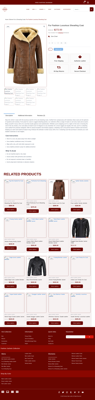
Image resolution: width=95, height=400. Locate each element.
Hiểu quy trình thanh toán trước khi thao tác (16, 397)
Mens (3, 354)
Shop (49, 9)
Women (41, 9)
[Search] (92, 9)
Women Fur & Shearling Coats (17, 19)
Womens (51, 354)
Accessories (67, 9)
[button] (44, 26)
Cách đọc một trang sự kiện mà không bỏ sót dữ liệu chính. (20, 395)
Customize (57, 9)
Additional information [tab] (25, 115)
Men (33, 9)
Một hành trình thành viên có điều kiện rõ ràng (17, 393)
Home (27, 9)
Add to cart (58, 49)
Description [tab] (9, 115)
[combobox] (82, 9)
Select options (10, 209)
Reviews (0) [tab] (41, 115)
